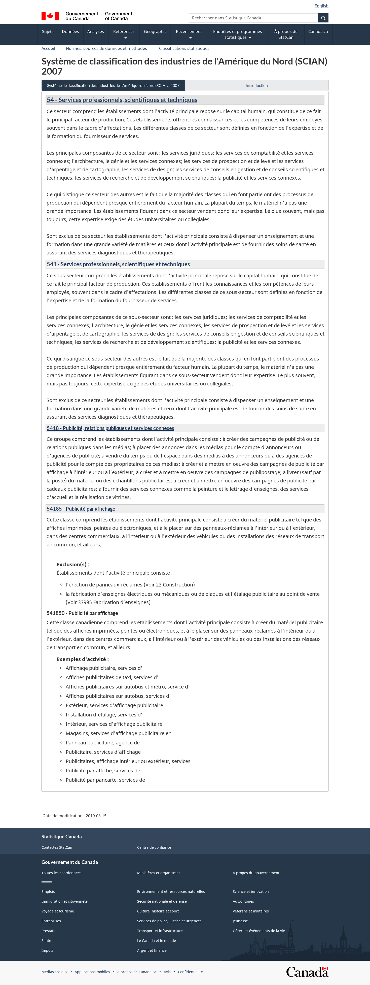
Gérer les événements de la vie (259, 930)
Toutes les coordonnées (62, 872)
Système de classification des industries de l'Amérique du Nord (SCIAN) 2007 (113, 85)
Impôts (47, 950)
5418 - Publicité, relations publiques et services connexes (110, 428)
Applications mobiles (92, 971)
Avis (167, 971)
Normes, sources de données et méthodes (106, 48)
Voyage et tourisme (58, 911)
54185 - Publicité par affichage (81, 509)
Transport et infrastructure (160, 930)
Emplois (48, 891)
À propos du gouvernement (256, 872)
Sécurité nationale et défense (162, 901)
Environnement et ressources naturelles (171, 891)
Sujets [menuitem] (48, 31)
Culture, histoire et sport (158, 911)
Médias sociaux (54, 971)
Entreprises (51, 920)
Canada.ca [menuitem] (318, 31)
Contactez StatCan (57, 847)
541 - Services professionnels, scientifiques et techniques (118, 264)
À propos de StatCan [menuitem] (286, 34)
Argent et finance (152, 950)
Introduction (257, 85)
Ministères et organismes (158, 872)
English (321, 6)
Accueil (48, 48)
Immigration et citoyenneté (65, 901)
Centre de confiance (154, 847)
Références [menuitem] (124, 31)
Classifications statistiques (183, 48)
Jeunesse (240, 920)
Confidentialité (190, 971)
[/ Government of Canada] (87, 17)
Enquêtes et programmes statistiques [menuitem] (237, 34)
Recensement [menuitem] (189, 31)
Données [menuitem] (70, 31)
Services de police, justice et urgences (169, 920)
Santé (46, 940)
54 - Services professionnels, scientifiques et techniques (122, 99)
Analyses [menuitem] (95, 31)
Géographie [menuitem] (155, 31)
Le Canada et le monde (156, 940)
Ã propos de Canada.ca (136, 971)
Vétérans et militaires (251, 911)
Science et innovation (251, 891)
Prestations (51, 930)
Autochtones (243, 901)
